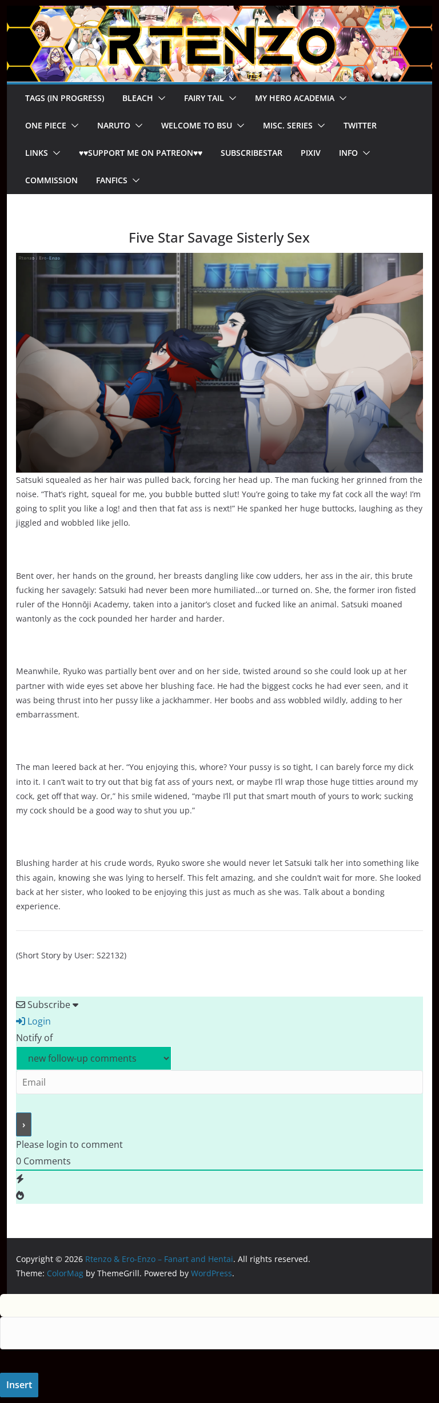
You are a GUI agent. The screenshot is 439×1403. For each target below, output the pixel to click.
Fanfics (111, 180)
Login (38, 1021)
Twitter (360, 125)
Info (348, 152)
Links (36, 152)
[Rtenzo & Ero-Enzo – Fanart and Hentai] (220, 13)
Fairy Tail (204, 97)
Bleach (137, 97)
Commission (51, 180)
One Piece (45, 125)
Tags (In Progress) (64, 97)
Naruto (113, 125)
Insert (19, 1384)
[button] (159, 98)
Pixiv (311, 152)
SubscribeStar (251, 152)
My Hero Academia (294, 97)
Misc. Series (288, 125)
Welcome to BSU (196, 125)
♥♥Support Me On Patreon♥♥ (140, 152)
